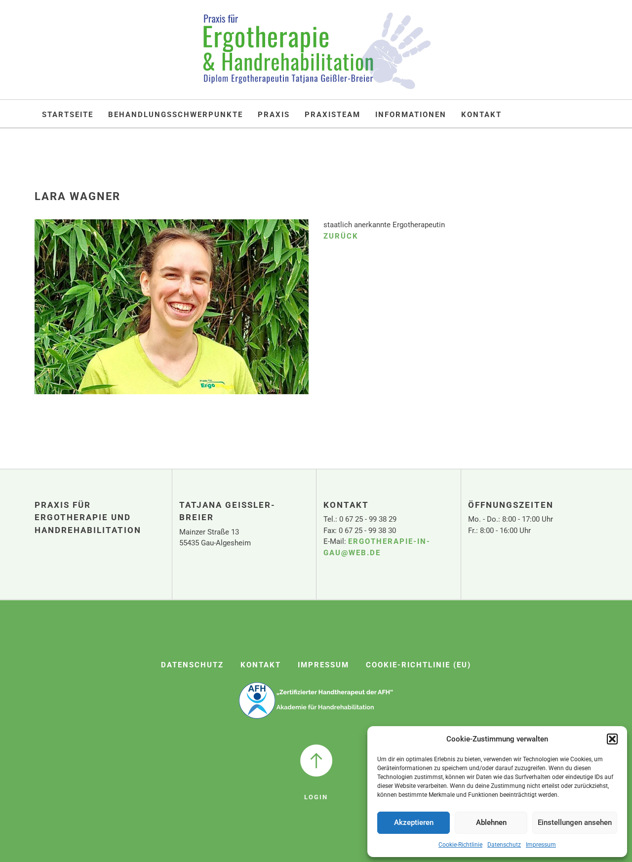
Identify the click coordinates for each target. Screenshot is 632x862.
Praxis (274, 114)
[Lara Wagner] (172, 313)
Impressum (541, 844)
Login (316, 797)
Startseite (67, 114)
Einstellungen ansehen (575, 822)
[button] (612, 739)
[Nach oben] (316, 760)
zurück (340, 236)
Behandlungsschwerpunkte (175, 114)
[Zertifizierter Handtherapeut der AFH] (316, 700)
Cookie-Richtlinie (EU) (418, 664)
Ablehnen (491, 822)
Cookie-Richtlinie (460, 844)
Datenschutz (504, 844)
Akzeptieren (414, 822)
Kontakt (481, 114)
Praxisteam (332, 114)
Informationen (410, 114)
